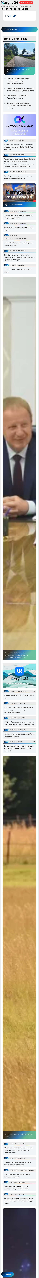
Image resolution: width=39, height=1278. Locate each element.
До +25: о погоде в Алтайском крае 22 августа (18, 1135)
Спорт (20, 742)
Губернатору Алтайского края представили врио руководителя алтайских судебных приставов (16, 655)
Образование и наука (19, 239)
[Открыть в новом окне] (7, 9)
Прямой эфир (27, 3)
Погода (21, 265)
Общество (22, 155)
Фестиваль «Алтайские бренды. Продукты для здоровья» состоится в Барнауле (19, 105)
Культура (21, 140)
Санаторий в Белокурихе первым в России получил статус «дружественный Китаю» (18, 80)
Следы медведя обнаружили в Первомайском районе (18, 96)
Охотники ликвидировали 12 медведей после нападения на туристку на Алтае (20, 89)
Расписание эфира (16, 204)
